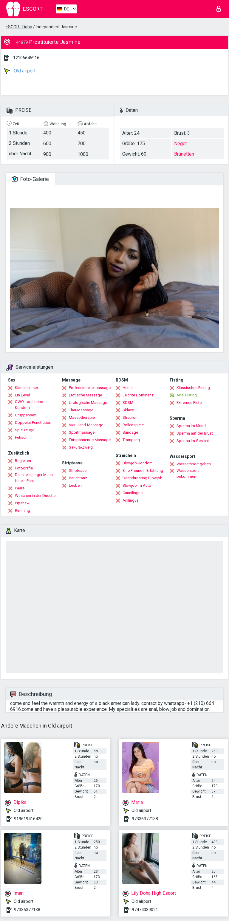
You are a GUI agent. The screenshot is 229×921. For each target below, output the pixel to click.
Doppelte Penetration (33, 422)
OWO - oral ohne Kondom (29, 404)
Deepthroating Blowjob (143, 478)
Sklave (128, 410)
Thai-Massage (81, 410)
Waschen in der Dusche (35, 495)
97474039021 (145, 909)
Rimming (22, 510)
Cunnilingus (133, 493)
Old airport (24, 71)
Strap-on (130, 417)
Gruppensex (25, 415)
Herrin (128, 387)
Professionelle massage (90, 387)
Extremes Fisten (190, 402)
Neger (180, 143)
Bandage (130, 432)
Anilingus (131, 500)
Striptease (77, 470)
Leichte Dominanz (138, 395)
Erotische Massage (85, 395)
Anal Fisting (187, 395)
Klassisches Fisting (193, 387)
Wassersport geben (194, 464)
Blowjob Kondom (138, 463)
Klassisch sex (26, 387)
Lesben (75, 485)
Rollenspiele (133, 425)
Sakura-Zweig (81, 447)
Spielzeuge (24, 430)
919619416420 (28, 818)
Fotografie (24, 468)
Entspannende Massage (90, 440)
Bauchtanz (78, 478)
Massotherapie (82, 417)
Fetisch (21, 437)
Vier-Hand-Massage (86, 425)
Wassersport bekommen (188, 473)
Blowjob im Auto (137, 485)
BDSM (128, 402)
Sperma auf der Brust (195, 433)
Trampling (131, 440)
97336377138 (145, 818)
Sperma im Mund (191, 426)
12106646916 (26, 58)
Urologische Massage (88, 402)
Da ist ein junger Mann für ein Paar (34, 477)
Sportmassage (82, 432)
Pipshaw (22, 503)
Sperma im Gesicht (193, 440)
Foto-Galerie (34, 179)
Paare (19, 488)
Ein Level (22, 395)
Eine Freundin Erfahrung (143, 470)
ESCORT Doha (19, 26)
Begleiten (23, 460)
